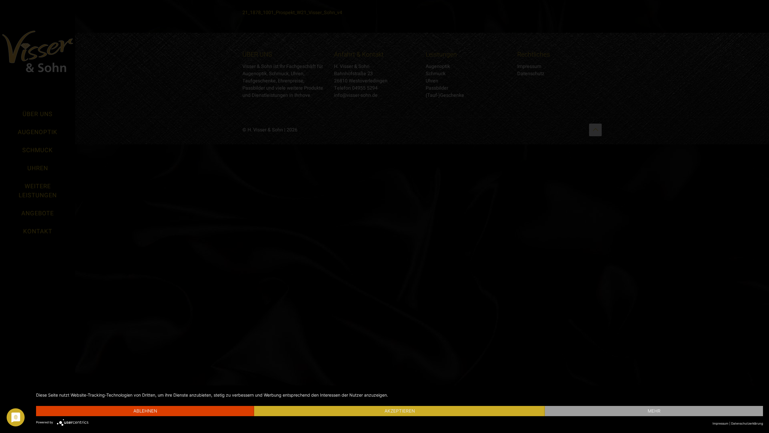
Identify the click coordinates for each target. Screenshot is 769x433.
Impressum (720, 423)
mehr (654, 411)
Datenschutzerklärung (747, 423)
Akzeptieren (399, 411)
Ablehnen (145, 411)
